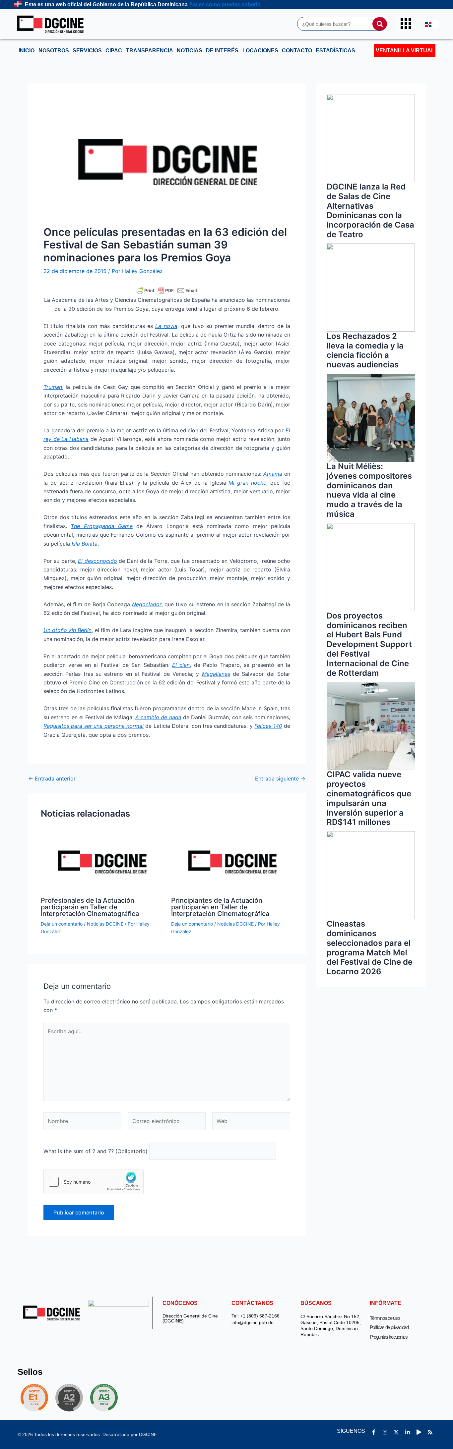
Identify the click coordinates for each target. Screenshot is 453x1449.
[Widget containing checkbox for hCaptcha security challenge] (93, 1181)
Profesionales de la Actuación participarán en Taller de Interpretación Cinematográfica (90, 907)
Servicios (87, 50)
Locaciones (260, 50)
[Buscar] (379, 23)
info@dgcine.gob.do (252, 1322)
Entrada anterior (52, 778)
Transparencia (149, 50)
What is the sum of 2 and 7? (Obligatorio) (95, 1151)
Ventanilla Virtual (405, 50)
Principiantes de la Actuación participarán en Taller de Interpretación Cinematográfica (220, 907)
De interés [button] (222, 50)
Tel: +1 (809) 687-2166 (255, 1316)
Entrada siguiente (280, 778)
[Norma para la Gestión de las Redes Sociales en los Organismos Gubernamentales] (34, 1397)
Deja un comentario (62, 924)
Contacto (297, 50)
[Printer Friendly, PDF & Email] (167, 290)
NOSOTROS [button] (53, 50)
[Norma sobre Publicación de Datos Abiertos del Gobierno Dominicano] (105, 1397)
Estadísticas (335, 50)
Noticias (189, 50)
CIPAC (113, 50)
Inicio (26, 50)
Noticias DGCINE (105, 924)
